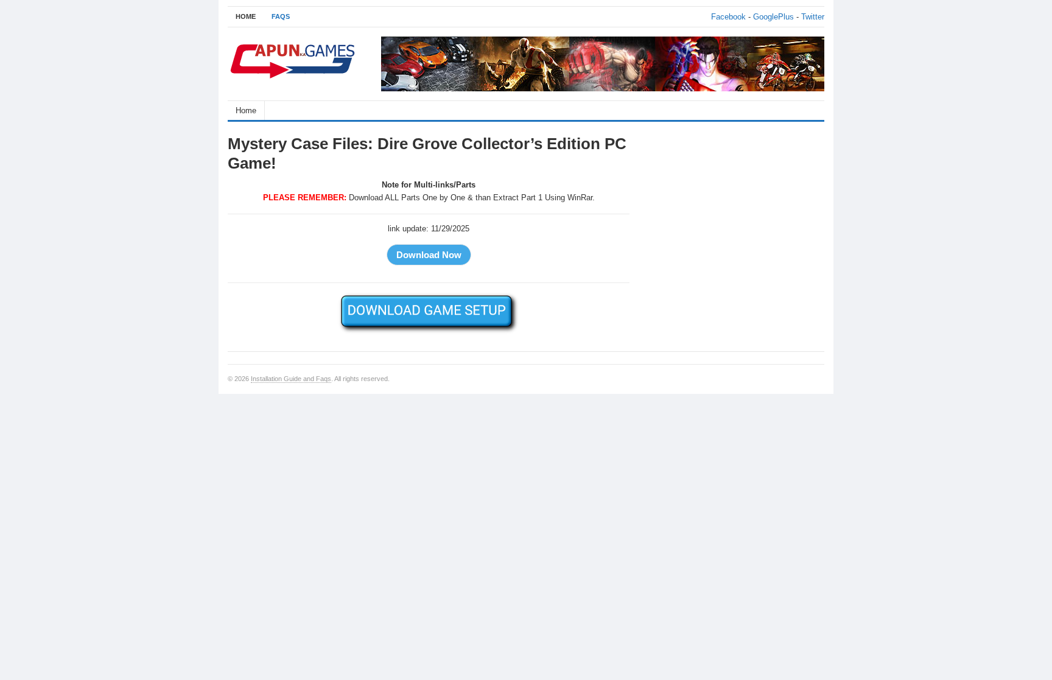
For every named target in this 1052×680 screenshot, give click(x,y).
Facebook (728, 16)
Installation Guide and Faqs (291, 378)
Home (246, 110)
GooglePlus (773, 16)
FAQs (281, 16)
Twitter (812, 16)
